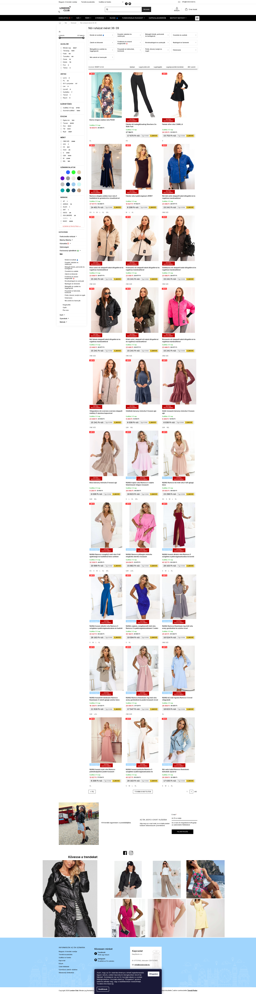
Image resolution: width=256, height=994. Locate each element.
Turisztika (68, 56)
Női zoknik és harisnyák (72, 300)
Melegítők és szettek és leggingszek (73, 287)
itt (112, 984)
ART (66, 210)
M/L (66, 161)
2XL (107, 212)
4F (65, 201)
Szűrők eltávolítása (71, 226)
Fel (93, 791)
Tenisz (67, 68)
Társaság (68, 51)
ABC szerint (191, 67)
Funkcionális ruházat (67, 236)
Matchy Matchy (65, 240)
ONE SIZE (69, 141)
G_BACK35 (153, 135)
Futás (67, 53)
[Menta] (79, 184)
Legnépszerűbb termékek (175, 67)
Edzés (67, 62)
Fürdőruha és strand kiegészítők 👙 (71, 277)
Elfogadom (153, 974)
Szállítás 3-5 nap (71, 108)
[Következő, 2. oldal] (191, 791)
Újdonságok (64, 247)
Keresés (146, 9)
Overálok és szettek (71, 271)
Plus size (66, 310)
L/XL (131, 571)
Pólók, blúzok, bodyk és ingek (75, 295)
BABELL (67, 218)
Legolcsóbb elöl (144, 67)
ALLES (66, 207)
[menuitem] (65, 18)
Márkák (62, 322)
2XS (66, 144)
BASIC (68, 221)
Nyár (67, 132)
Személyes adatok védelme (68, 969)
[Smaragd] (68, 190)
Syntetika (67, 92)
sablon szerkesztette (185, 990)
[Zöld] (74, 172)
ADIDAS (67, 204)
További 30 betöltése (143, 791)
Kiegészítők (67, 305)
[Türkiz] (62, 190)
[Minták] (79, 190)
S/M (67, 155)
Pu (66, 81)
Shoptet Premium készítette (162, 990)
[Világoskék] (74, 184)
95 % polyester (70, 83)
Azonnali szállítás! (71, 110)
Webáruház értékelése (66, 972)
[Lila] (62, 178)
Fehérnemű (68, 298)
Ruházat (66, 257)
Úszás (67, 59)
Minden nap (70, 48)
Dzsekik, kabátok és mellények (71, 263)
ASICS (67, 212)
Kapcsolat (62, 960)
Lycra (66, 78)
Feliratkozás (182, 832)
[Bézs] (79, 172)
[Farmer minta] (74, 190)
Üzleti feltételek (64, 966)
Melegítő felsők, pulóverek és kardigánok (75, 267)
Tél (67, 129)
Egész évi (68, 120)
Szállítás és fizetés (105, 2)
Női (61, 254)
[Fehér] (62, 172)
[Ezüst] (62, 184)
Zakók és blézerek (71, 274)
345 (195, 791)
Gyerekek (63, 318)
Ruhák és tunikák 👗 (71, 260)
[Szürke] (68, 178)
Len (66, 86)
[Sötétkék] (68, 184)
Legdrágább (158, 67)
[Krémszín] (74, 178)
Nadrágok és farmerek (72, 284)
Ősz (67, 126)
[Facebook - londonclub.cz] (126, 3)
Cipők (65, 307)
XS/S (66, 150)
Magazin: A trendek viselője (68, 2)
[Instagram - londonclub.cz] (129, 3)
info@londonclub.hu (142, 965)
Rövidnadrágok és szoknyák (74, 281)
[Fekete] (79, 178)
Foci (66, 65)
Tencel (66, 95)
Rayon (66, 98)
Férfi (61, 315)
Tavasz (68, 123)
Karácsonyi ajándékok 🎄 (69, 251)
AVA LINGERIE (69, 215)
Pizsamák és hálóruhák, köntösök (72, 291)
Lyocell (67, 89)
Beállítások (102, 989)
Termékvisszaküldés (88, 2)
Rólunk (61, 963)
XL (90, 141)
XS (66, 147)
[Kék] (68, 172)
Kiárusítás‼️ (64, 244)
